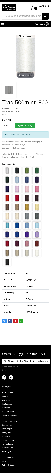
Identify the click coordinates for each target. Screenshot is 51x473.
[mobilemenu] (2, 24)
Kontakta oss (7, 404)
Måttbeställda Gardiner (11, 421)
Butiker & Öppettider (10, 465)
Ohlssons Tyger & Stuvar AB (23, 354)
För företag (6, 436)
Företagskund (7, 393)
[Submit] (45, 16)
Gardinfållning (7, 448)
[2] (4, 377)
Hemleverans (7, 408)
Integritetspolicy (8, 412)
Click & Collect (7, 400)
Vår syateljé (6, 433)
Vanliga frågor (7, 444)
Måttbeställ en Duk (9, 440)
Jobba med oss (8, 458)
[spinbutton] (7, 125)
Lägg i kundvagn (25, 125)
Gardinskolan (7, 425)
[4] (11, 377)
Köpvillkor (6, 396)
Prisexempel (7, 429)
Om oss (5, 461)
